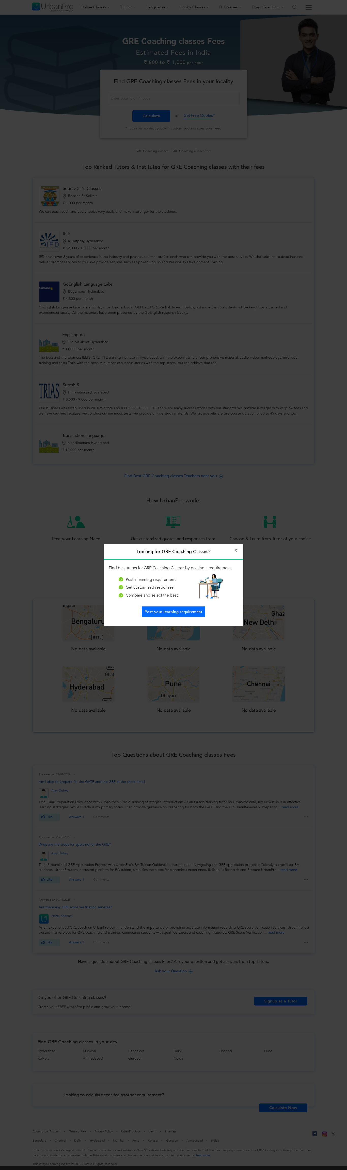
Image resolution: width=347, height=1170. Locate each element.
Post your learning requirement (173, 611)
